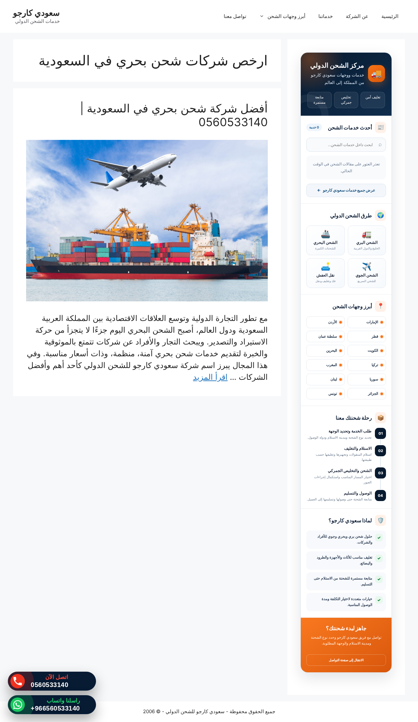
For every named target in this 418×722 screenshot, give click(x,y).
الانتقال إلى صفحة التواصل (346, 660)
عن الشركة (357, 16)
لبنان (333, 379)
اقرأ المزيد (210, 377)
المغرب (331, 365)
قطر (375, 336)
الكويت (373, 350)
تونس (333, 394)
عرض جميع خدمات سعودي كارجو (346, 190)
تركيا (375, 365)
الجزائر (373, 394)
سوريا (374, 379)
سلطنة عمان (327, 336)
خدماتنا (325, 16)
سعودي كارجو (36, 13)
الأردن (332, 322)
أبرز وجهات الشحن (286, 16)
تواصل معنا (235, 16)
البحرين (331, 350)
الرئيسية (389, 16)
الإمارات (372, 322)
